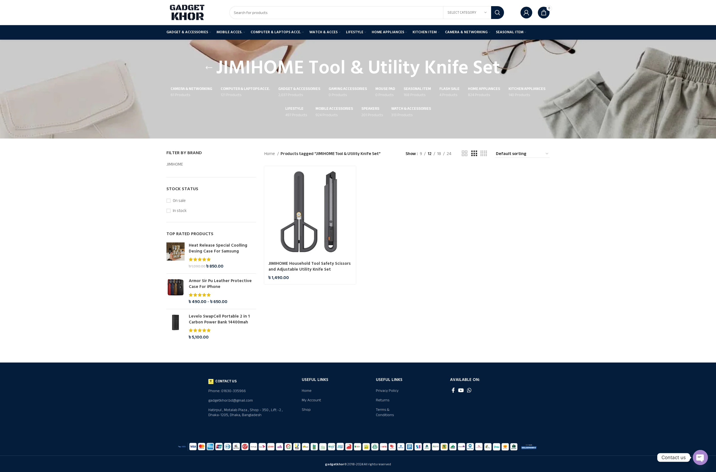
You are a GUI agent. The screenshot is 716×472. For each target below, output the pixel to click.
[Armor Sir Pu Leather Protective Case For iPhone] (175, 291)
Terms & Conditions (385, 412)
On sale (179, 201)
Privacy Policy (387, 390)
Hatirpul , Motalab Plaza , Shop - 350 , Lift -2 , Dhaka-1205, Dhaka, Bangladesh (245, 412)
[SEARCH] (497, 12)
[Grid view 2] (464, 154)
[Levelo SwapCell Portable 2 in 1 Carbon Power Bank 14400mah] (175, 326)
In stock (180, 211)
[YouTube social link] (460, 390)
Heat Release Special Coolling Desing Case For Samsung (218, 248)
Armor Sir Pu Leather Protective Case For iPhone (220, 284)
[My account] (526, 12)
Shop (306, 409)
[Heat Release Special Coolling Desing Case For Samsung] (175, 255)
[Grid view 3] (474, 154)
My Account (311, 400)
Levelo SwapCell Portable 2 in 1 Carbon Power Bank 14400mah (219, 319)
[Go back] (209, 67)
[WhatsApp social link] (469, 390)
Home (270, 153)
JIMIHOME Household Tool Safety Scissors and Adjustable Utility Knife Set (309, 266)
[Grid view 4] (484, 154)
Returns (382, 400)
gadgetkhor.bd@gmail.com (230, 400)
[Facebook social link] (453, 390)
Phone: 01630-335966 (227, 391)
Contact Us (226, 381)
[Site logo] (187, 12)
